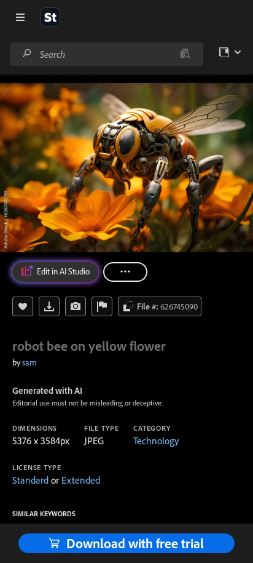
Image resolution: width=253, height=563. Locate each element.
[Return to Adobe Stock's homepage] (50, 17)
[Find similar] (185, 54)
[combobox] (106, 54)
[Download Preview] (49, 306)
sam (29, 362)
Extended (80, 480)
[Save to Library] (22, 306)
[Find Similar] (75, 306)
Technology (156, 440)
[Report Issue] (101, 306)
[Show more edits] (125, 272)
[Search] (27, 54)
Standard (30, 480)
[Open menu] (20, 17)
